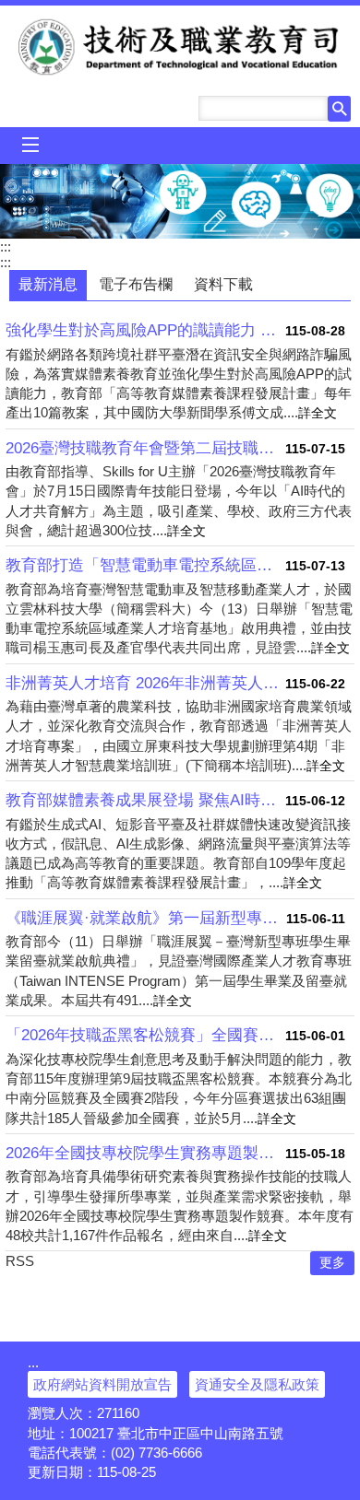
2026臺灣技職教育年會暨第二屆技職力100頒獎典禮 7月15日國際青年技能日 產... (145, 448)
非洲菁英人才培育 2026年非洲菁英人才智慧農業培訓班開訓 (145, 683)
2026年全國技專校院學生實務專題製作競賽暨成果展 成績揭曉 (145, 1153)
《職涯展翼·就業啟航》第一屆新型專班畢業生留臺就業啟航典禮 (146, 918)
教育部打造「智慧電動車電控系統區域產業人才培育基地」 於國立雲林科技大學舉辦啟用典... (145, 565)
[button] (339, 109)
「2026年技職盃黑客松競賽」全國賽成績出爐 (145, 1035)
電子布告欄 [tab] (136, 284)
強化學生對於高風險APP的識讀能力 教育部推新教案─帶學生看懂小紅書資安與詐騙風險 (145, 330)
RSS (20, 1261)
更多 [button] (332, 1263)
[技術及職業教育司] (180, 201)
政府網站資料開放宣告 (102, 1384)
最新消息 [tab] (48, 284)
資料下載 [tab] (223, 284)
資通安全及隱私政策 (257, 1384)
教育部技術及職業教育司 (180, 47)
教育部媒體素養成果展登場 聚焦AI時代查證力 (145, 800)
